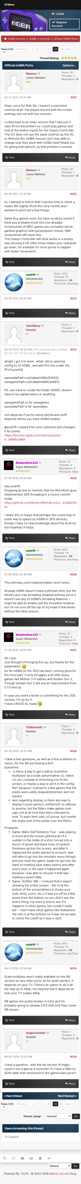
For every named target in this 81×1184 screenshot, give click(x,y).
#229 (73, 968)
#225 (73, 478)
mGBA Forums (16, 38)
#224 (73, 349)
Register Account (59, 24)
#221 (74, 97)
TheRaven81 (34, 727)
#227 (73, 650)
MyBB (25, 1173)
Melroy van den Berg (63, 1173)
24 (61, 49)
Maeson (31, 73)
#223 (73, 298)
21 (43, 49)
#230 (73, 1056)
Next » (69, 49)
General (45, 38)
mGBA (33, 38)
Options (68, 65)
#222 (73, 193)
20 (37, 49)
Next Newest (66, 1095)
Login (59, 13)
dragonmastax (36, 1032)
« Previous (21, 49)
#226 (73, 574)
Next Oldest (14, 1095)
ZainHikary (33, 325)
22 (49, 49)
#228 (73, 751)
